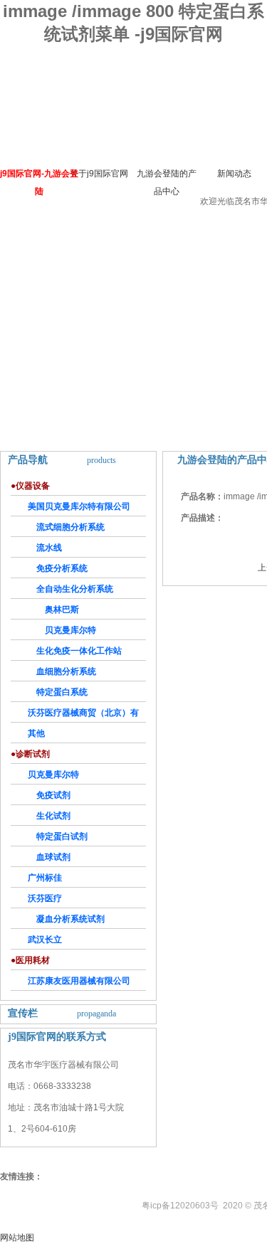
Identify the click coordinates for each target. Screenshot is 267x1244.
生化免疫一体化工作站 (79, 651)
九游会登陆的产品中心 (167, 182)
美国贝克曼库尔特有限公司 (79, 506)
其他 (36, 733)
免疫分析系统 (62, 568)
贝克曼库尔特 (70, 630)
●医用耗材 (30, 960)
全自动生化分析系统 (74, 589)
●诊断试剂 (30, 754)
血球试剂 (53, 857)
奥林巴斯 (62, 610)
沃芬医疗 (45, 898)
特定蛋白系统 (62, 692)
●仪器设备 (30, 486)
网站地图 (17, 1238)
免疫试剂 (53, 795)
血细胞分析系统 (66, 671)
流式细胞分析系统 (70, 527)
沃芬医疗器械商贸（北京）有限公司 (75, 715)
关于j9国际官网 (99, 174)
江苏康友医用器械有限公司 (79, 981)
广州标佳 (45, 878)
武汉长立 (45, 940)
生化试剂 (53, 816)
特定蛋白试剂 (62, 836)
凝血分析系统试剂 (70, 919)
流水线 (49, 548)
